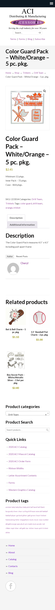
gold (29, 515)
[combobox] (28, 413)
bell (39, 507)
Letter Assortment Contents (23, 475)
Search (47, 430)
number (46, 520)
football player (11, 515)
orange (9, 207)
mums (31, 520)
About (11, 552)
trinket (16, 207)
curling (25, 511)
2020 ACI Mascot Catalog (22, 454)
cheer (15, 511)
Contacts (13, 566)
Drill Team (38, 73)
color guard (26, 203)
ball (31, 507)
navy (40, 520)
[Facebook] (11, 586)
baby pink (26, 507)
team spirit (38, 528)
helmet (43, 515)
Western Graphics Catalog (22, 489)
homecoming (10, 520)
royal (12, 528)
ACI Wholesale (28, 19)
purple (39, 524)
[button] (44, 91)
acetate (8, 507)
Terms (13, 39)
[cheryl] (13, 273)
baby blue (19, 507)
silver (17, 528)
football (45, 511)
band (35, 507)
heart (38, 515)
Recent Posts (22, 256)
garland (19, 515)
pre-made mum (30, 524)
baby (13, 507)
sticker (31, 528)
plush (22, 524)
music (36, 520)
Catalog (12, 559)
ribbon (8, 528)
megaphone (24, 520)
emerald (39, 511)
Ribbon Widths (16, 468)
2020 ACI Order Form (20, 461)
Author (10, 256)
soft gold (22, 528)
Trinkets (27, 73)
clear (20, 511)
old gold (8, 524)
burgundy (9, 511)
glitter (24, 515)
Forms (22, 39)
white (8, 532)
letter (17, 520)
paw (18, 524)
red (43, 524)
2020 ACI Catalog (18, 446)
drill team (37, 203)
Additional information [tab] (22, 224)
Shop (17, 73)
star (27, 528)
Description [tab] (16, 217)
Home (8, 73)
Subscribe (40, 39)
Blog (30, 39)
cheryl (24, 263)
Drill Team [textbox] (26, 414)
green (33, 515)
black (43, 507)
